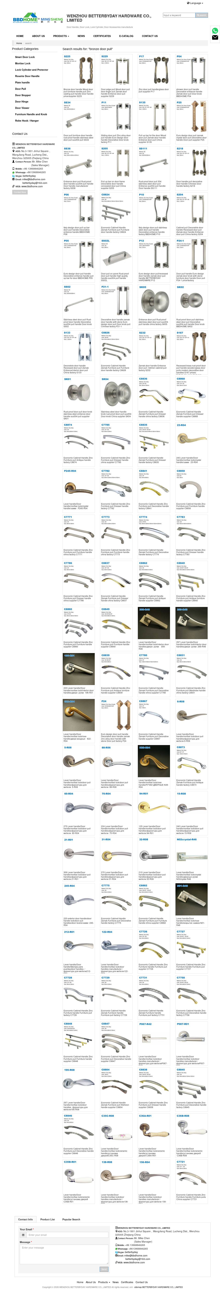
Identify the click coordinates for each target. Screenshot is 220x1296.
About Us (38, 36)
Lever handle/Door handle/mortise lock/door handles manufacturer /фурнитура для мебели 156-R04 (152, 1199)
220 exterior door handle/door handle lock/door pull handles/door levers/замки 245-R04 (79, 922)
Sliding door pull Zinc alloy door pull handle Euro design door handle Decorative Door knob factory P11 (116, 139)
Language (195, 3)
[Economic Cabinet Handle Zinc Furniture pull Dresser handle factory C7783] (191, 531)
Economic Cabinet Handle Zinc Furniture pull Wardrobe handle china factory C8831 (191, 690)
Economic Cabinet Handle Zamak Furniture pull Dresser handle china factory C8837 (114, 598)
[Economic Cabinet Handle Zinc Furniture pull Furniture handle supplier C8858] (191, 485)
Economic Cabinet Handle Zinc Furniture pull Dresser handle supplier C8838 (153, 1104)
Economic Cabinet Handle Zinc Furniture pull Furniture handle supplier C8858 (190, 506)
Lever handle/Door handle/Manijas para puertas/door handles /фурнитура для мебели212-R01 (77, 969)
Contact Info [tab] (25, 1219)
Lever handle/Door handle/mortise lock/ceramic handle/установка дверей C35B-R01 (77, 1198)
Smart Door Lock (24, 57)
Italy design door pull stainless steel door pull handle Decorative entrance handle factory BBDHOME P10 (153, 231)
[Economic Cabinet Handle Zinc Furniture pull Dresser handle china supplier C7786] (79, 577)
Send (104, 1269)
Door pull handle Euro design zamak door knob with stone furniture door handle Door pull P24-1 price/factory (190, 277)
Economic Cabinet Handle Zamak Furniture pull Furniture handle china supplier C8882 (153, 920)
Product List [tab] (47, 1219)
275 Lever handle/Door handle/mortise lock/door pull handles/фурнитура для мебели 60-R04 (77, 829)
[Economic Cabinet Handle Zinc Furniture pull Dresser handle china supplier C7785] (116, 439)
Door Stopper (22, 95)
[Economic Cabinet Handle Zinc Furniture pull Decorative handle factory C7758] (191, 991)
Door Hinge (21, 101)
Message (26, 1242)
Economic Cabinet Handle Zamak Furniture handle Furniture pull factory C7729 (114, 1012)
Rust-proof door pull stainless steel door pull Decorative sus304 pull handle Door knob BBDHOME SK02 (190, 323)
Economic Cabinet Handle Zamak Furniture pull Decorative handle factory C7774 (154, 552)
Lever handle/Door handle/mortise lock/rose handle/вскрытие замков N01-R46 (190, 922)
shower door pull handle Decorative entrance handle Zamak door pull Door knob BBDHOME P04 (189, 92)
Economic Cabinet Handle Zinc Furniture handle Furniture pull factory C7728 (78, 1012)
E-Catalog (126, 36)
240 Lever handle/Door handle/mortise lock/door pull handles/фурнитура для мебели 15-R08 (189, 829)
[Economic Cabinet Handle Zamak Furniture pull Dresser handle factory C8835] (154, 439)
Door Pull (20, 88)
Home (20, 36)
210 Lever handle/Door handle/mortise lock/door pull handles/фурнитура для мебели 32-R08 (152, 876)
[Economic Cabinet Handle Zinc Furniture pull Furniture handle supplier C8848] (79, 1038)
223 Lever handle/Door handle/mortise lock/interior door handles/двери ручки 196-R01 (79, 690)
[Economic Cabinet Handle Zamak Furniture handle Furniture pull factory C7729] (116, 991)
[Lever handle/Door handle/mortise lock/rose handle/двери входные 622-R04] (79, 715)
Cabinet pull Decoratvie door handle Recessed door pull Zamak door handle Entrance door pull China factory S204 (190, 231)
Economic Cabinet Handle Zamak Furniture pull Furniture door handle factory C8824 (115, 229)
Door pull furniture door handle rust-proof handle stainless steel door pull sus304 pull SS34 (78, 137)
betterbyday (29, 175)
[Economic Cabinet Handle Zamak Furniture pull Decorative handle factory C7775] (116, 899)
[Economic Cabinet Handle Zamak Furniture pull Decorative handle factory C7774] (154, 531)
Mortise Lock (22, 63)
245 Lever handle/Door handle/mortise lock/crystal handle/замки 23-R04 (188, 460)
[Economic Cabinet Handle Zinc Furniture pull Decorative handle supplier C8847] (116, 1038)
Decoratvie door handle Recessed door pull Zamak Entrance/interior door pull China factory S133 (76, 369)
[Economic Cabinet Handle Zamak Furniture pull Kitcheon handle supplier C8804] (116, 1083)
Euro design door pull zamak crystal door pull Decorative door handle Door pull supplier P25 (191, 137)
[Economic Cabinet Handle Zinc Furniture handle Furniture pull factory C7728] (79, 991)
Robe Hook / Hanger (26, 120)
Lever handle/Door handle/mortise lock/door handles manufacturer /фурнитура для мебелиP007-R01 (190, 1061)
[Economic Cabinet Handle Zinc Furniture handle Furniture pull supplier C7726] (154, 945)
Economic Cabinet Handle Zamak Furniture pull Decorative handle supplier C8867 (154, 736)
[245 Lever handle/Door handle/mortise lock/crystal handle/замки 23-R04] (191, 439)
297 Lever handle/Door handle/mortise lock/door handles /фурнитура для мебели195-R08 (76, 1106)
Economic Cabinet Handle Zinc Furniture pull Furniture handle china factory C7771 (78, 552)
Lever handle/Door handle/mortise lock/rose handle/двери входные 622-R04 (77, 737)
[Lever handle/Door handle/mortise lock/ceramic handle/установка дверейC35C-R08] (116, 1130)
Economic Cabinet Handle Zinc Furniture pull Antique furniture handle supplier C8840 (190, 598)
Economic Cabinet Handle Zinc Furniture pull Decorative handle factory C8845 (191, 1104)
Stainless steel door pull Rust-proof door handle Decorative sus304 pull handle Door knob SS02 (78, 323)
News (81, 36)
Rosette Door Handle (27, 76)
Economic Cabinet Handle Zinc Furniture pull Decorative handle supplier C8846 (79, 1150)
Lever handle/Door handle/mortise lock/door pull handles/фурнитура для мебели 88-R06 (114, 783)
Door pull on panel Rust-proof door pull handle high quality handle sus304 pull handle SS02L (115, 277)
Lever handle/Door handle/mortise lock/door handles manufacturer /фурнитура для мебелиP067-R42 (153, 1061)
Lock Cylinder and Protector (31, 69)
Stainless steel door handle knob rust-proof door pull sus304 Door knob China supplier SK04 (116, 413)
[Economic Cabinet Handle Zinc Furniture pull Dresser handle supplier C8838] (154, 1083)
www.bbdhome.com (32, 186)
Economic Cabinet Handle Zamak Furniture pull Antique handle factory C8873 (189, 782)
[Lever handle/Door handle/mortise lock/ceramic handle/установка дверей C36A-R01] (154, 1130)
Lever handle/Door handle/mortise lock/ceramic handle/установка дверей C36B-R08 (189, 1152)
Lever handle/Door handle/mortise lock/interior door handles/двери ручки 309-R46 (154, 645)
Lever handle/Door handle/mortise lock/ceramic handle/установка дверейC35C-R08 (114, 1152)
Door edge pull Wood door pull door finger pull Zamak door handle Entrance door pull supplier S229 (115, 92)
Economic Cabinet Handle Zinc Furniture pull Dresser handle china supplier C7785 (115, 460)
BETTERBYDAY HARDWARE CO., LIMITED (162, 1287)
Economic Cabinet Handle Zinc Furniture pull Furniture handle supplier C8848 (78, 1058)
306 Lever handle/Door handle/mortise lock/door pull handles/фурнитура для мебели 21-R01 (77, 876)
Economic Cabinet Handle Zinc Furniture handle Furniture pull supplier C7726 (153, 966)
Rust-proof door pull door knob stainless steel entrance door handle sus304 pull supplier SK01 (78, 415)
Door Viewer (21, 108)
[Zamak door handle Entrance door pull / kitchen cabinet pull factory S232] (154, 346)
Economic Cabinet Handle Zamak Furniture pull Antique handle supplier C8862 (152, 598)
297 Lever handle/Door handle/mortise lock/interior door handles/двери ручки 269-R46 (191, 644)
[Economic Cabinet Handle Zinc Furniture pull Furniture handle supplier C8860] (79, 623)
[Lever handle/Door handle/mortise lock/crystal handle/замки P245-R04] (79, 485)
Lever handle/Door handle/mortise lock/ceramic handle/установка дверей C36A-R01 (152, 1152)
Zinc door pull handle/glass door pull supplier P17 (154, 90)
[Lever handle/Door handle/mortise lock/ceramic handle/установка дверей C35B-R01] (79, 1176)
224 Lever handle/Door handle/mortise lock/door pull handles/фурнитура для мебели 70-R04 (114, 829)
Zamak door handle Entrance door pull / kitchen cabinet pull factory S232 (153, 367)
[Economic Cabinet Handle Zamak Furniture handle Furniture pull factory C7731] (154, 991)
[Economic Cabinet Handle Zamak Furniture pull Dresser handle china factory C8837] (116, 577)
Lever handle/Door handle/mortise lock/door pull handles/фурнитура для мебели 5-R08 (77, 783)
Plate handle (22, 82)
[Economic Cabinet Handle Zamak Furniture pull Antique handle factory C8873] (191, 761)
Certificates (102, 36)
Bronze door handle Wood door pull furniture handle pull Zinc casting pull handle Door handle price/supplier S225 (79, 92)
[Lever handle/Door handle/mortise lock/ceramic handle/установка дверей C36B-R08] (191, 1130)
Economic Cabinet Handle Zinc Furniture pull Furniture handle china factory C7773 (115, 552)
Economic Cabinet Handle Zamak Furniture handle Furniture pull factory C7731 (152, 1012)
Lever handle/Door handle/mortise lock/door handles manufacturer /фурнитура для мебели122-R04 (114, 969)
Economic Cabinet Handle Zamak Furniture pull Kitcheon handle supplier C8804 (115, 1104)
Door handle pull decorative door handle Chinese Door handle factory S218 (189, 183)
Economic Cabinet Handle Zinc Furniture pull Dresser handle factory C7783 (190, 552)
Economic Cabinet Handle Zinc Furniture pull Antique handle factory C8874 (78, 460)
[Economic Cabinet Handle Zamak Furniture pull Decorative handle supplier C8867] (154, 715)
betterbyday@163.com (35, 183)
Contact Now (20, 192)
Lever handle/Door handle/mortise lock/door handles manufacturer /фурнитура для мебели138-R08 (114, 1199)
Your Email (27, 1229)
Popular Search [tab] (71, 1219)
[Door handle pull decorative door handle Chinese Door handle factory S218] (191, 162)
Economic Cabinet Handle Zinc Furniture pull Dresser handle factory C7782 (115, 506)
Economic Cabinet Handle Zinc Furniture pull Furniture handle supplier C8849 (115, 644)
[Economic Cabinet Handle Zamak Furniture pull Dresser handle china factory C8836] (154, 393)
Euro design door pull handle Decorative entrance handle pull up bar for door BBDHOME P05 (79, 275)
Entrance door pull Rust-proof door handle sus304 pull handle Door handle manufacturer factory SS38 (78, 185)
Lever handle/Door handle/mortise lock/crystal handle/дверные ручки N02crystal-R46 (188, 876)
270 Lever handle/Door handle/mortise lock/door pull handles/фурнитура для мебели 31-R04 (114, 876)
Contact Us (150, 36)
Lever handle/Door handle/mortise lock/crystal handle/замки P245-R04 (76, 506)
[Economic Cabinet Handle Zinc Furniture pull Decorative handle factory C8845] (191, 1083)
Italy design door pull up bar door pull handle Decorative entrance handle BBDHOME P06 (77, 231)
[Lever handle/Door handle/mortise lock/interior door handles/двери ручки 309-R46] (154, 623)
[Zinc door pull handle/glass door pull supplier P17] (154, 70)
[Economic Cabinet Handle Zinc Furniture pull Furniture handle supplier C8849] (116, 623)
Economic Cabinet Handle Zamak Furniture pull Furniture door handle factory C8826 (115, 367)
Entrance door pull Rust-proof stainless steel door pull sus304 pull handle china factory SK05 (153, 321)
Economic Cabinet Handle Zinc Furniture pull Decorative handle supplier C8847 (116, 1058)
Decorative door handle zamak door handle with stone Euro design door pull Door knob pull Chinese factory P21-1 (115, 323)
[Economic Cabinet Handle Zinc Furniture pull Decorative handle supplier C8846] (79, 1130)
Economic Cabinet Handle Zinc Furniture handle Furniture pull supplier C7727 (190, 966)
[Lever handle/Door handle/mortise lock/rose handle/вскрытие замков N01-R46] (191, 899)
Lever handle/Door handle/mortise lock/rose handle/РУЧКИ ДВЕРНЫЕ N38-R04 (154, 783)
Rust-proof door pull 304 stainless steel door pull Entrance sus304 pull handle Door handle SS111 (152, 185)
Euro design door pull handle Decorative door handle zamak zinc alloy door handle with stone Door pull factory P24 (115, 737)
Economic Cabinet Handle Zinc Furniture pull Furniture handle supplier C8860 (78, 644)
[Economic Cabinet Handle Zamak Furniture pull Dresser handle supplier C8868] (191, 393)
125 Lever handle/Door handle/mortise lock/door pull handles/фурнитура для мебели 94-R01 (152, 829)
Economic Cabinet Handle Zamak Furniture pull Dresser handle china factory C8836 (152, 413)
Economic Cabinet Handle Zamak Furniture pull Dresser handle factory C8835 (152, 460)
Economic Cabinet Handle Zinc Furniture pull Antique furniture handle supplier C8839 (115, 690)
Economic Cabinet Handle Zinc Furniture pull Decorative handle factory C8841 (154, 506)
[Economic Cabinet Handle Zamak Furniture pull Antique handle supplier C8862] (154, 577)
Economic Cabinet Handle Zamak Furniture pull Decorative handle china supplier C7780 (154, 690)
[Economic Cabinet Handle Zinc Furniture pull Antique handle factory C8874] (79, 439)
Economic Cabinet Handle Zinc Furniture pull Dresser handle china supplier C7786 (78, 598)
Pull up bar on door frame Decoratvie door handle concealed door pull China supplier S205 (113, 185)
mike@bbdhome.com (33, 179)
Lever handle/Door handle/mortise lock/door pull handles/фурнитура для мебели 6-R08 (189, 737)
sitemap (138, 1287)
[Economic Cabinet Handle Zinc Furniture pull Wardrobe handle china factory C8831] (191, 669)
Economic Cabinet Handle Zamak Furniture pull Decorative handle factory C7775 (116, 920)
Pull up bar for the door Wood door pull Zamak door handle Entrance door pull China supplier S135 (152, 139)
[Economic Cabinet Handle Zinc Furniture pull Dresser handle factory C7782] (116, 485)
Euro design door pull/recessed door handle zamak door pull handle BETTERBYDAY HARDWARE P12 (153, 277)
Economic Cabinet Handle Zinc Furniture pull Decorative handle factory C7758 (191, 1012)
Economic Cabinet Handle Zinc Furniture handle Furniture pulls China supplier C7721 (191, 1197)
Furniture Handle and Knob (30, 114)
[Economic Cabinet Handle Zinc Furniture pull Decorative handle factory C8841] (154, 485)
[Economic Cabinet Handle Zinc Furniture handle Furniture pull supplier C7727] (191, 945)
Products (60, 36)
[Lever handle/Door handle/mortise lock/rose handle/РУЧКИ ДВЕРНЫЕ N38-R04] (154, 761)
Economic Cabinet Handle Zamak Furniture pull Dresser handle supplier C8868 (190, 413)
